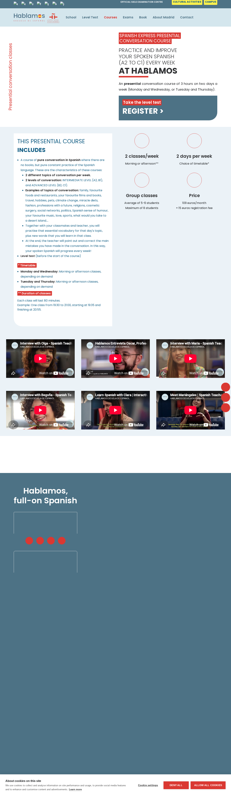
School (71, 17)
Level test (28, 256)
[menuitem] (187, 3)
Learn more (75, 789)
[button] (29, 540)
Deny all (176, 785)
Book (143, 17)
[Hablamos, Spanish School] (36, 17)
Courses (110, 17)
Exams (128, 17)
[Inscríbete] (164, 76)
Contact (186, 17)
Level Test (90, 17)
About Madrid (163, 17)
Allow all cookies (208, 785)
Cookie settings (148, 785)
